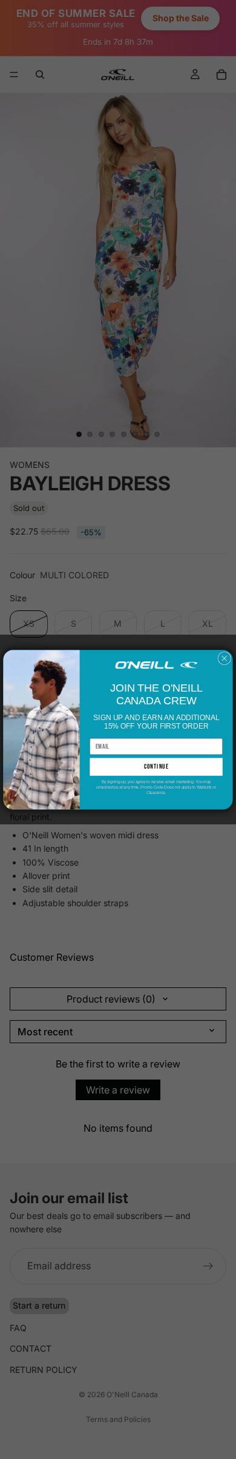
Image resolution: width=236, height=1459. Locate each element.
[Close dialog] (224, 658)
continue (156, 766)
